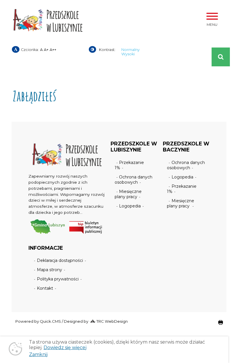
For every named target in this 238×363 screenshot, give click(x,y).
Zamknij (38, 354)
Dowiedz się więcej (65, 347)
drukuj (216, 325)
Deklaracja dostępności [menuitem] (60, 260)
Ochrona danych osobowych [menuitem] (134, 179)
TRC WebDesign (112, 321)
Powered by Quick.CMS (38, 321)
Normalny (130, 50)
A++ (53, 50)
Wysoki (128, 54)
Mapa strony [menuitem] (49, 269)
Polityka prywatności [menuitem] (58, 279)
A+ (46, 50)
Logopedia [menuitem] (130, 206)
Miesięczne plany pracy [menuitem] (128, 194)
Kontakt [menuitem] (45, 288)
